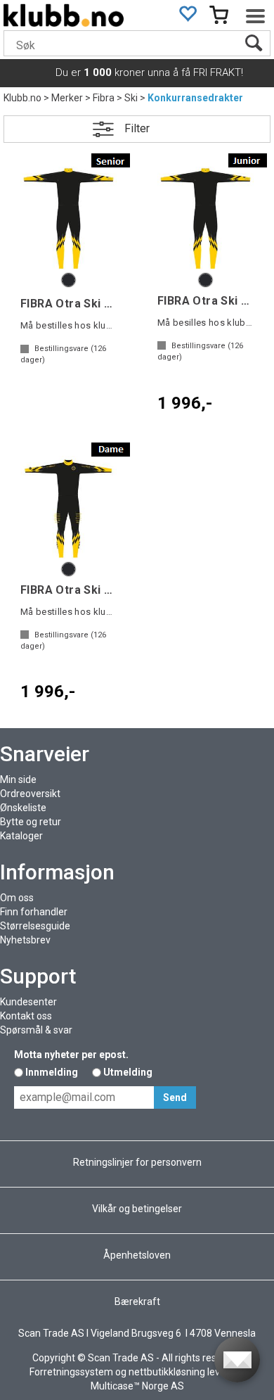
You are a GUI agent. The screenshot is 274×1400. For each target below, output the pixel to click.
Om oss (17, 897)
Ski (131, 97)
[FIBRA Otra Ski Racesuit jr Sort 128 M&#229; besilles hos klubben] (205, 218)
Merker (67, 97)
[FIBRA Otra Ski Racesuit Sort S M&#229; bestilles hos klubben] (68, 218)
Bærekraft (137, 1301)
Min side (18, 779)
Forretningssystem (71, 1371)
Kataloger (21, 835)
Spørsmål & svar (36, 1030)
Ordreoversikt (30, 793)
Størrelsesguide (35, 925)
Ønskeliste (23, 807)
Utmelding (127, 1072)
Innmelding (51, 1072)
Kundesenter (28, 1001)
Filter (137, 128)
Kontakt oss (26, 1016)
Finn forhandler (33, 911)
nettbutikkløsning (167, 1371)
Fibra (104, 97)
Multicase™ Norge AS (137, 1386)
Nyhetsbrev (25, 940)
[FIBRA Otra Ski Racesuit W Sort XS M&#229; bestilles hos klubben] (68, 507)
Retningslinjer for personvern (137, 1162)
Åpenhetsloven (137, 1255)
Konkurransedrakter (195, 97)
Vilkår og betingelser (137, 1208)
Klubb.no (22, 97)
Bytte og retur (30, 821)
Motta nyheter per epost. (71, 1054)
